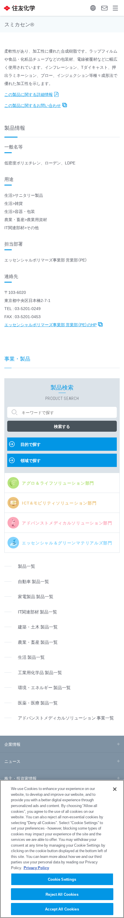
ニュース (12, 761)
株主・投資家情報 (20, 778)
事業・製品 (17, 358)
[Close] (114, 789)
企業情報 (12, 744)
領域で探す (30, 460)
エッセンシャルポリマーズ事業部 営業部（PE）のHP (50, 324)
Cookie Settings (62, 879)
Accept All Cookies (62, 909)
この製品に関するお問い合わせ (32, 105)
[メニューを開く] (115, 8)
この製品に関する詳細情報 (28, 94)
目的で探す (30, 444)
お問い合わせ (104, 8)
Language (93, 8)
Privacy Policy (36, 867)
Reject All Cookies (62, 894)
